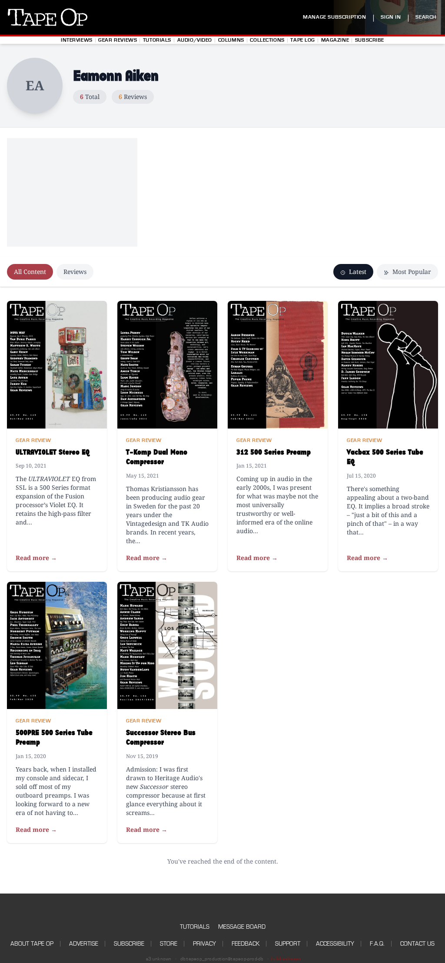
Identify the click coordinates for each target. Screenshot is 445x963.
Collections (267, 40)
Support (287, 943)
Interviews (77, 40)
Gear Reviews (117, 40)
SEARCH (425, 17)
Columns (231, 40)
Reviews (74, 271)
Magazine (335, 40)
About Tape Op (31, 943)
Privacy (204, 943)
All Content (30, 271)
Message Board (242, 926)
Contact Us (417, 943)
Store (168, 943)
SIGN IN (391, 17)
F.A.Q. (377, 943)
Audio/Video (194, 40)
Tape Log (302, 40)
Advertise (83, 943)
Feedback (245, 943)
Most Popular (411, 271)
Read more (36, 558)
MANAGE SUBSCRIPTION (334, 17)
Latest (356, 271)
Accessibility (335, 943)
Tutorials (157, 40)
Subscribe (369, 40)
